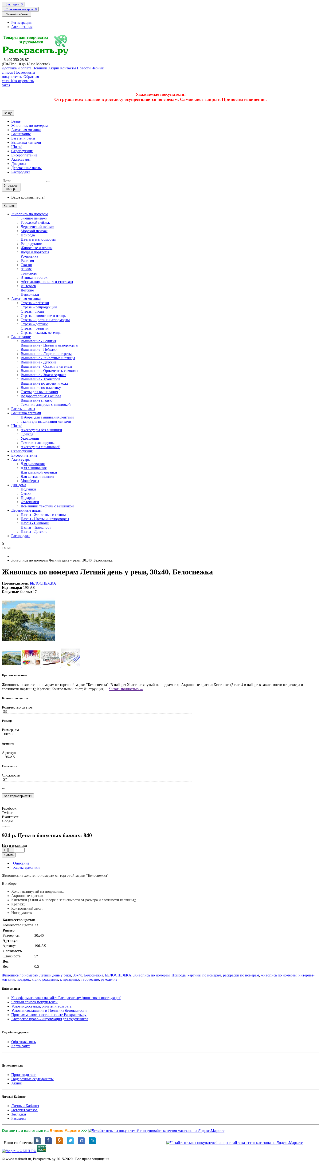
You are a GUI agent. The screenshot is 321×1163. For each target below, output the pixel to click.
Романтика (29, 256)
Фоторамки (30, 502)
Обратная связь (23, 1042)
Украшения (30, 438)
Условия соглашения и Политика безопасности (49, 1010)
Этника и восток (34, 277)
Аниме (26, 269)
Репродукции (31, 244)
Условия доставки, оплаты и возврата (41, 1006)
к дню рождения (45, 979)
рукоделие (109, 979)
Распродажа (20, 172)
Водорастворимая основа (41, 396)
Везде (15, 121)
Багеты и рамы (23, 138)
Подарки (28, 498)
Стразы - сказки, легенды (41, 333)
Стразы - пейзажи (35, 303)
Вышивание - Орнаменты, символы (49, 371)
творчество (90, 979)
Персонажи (30, 294)
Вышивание (21, 134)
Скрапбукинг (22, 151)
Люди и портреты (35, 252)
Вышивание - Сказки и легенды (46, 366)
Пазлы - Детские (34, 532)
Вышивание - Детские (38, 362)
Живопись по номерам (29, 125)
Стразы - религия (34, 328)
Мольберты (30, 481)
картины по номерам (204, 975)
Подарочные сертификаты (32, 1079)
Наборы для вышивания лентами (47, 417)
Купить (9, 855)
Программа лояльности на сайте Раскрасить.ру (48, 1015)
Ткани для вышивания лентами (46, 421)
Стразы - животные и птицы (44, 316)
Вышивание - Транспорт (40, 379)
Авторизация (21, 27)
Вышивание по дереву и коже (44, 383)
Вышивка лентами (26, 142)
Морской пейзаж (34, 231)
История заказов (24, 1110)
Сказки (26, 265)
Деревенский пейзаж (37, 227)
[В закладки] (4, 826)
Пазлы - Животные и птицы (43, 515)
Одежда (27, 434)
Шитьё (16, 147)
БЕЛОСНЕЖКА (43, 583)
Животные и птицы (36, 248)
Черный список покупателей (34, 1002)
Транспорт (29, 273)
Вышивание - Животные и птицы (48, 358)
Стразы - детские (34, 324)
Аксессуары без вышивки (41, 430)
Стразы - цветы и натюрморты (45, 320)
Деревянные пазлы (26, 168)
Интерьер (28, 286)
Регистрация (21, 22)
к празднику (69, 979)
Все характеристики (18, 796)
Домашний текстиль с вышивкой (47, 506)
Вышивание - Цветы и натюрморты (49, 345)
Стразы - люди (32, 311)
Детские (27, 290)
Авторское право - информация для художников (49, 1019)
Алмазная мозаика (26, 130)
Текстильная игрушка (38, 443)
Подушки (28, 489)
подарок (23, 979)
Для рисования (33, 464)
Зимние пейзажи (34, 218)
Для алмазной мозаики (39, 472)
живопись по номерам (279, 975)
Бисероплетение (24, 155)
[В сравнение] (8, 826)
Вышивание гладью (36, 400)
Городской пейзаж (35, 222)
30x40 (77, 975)
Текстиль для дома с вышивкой (46, 404)
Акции (16, 1083)
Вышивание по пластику (41, 388)
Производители (23, 1075)
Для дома (18, 164)
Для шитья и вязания (37, 476)
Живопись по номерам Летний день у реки (36, 975)
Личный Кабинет (25, 1106)
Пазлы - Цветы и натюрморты (45, 519)
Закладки (18, 1114)
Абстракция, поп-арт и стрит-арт (47, 282)
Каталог (9, 205)
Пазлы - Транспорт (36, 527)
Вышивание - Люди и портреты (46, 354)
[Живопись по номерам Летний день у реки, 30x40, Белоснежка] (28, 646)
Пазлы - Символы (35, 523)
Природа (28, 235)
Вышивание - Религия (38, 341)
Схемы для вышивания (39, 392)
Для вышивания (34, 468)
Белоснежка (93, 975)
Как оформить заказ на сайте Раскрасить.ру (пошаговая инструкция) (66, 998)
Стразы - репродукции (39, 307)
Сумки (26, 493)
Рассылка (18, 1118)
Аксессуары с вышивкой (40, 447)
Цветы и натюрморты (38, 239)
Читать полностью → (126, 689)
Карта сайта (20, 1046)
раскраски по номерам (241, 975)
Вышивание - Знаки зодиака (43, 375)
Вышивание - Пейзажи (39, 349)
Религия (27, 261)
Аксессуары (21, 159)
